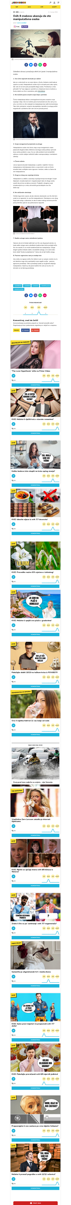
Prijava (16, 330)
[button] (2, 1203)
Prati (17, 26)
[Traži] (50, 2)
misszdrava (41, 91)
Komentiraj (35, 385)
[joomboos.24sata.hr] (19, 2)
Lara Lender (22, 23)
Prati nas (37, 1203)
